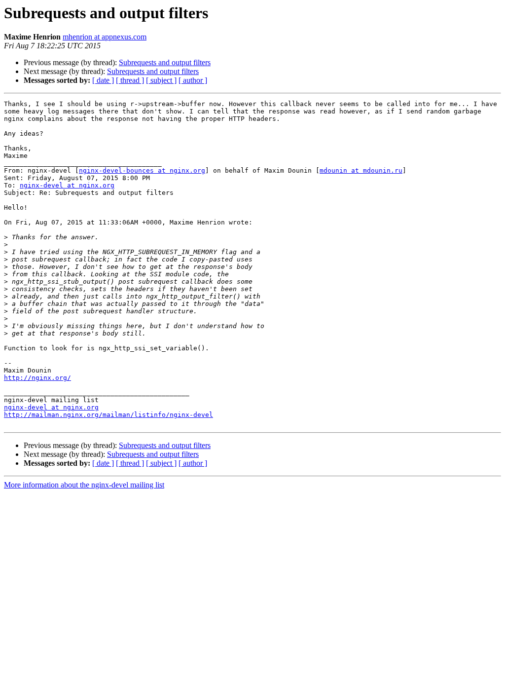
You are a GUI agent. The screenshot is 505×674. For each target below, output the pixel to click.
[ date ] (103, 80)
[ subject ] (161, 80)
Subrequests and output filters (165, 62)
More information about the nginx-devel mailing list (84, 485)
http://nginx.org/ (37, 377)
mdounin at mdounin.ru (361, 170)
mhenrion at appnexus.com (104, 37)
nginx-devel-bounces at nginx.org (142, 170)
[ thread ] (130, 80)
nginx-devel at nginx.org (67, 185)
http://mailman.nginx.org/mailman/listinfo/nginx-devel (108, 414)
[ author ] (193, 80)
